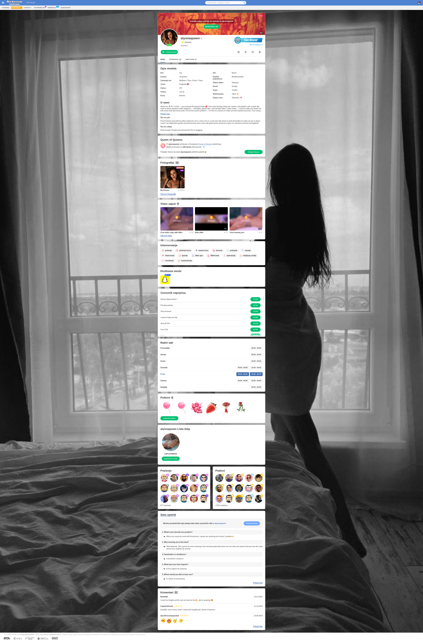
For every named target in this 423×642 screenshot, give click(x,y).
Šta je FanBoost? (256, 45)
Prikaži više (165, 114)
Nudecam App (65, 7)
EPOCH (46, 634)
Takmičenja (51, 7)
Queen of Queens (205, 144)
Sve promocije (39, 7)
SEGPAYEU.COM (54, 634)
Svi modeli (5, 7)
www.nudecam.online (27, 634)
